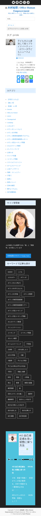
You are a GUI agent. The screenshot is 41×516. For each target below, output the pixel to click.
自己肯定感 (22, 416)
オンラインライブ (13, 149)
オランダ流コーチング (15, 311)
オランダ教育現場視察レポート (17, 139)
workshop (10, 122)
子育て (9, 175)
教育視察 (11, 388)
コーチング (11, 333)
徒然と (9, 179)
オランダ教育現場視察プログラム (18, 136)
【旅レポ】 (11, 103)
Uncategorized (11, 119)
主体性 (10, 349)
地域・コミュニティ (13, 172)
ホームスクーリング (13, 166)
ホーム (11, 25)
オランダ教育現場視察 (15, 300)
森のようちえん (12, 189)
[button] (20, 469)
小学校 (27, 377)
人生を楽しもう (23, 349)
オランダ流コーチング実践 (16, 142)
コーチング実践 (12, 159)
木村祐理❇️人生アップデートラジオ (25, 451)
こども (20, 272)
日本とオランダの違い (15, 394)
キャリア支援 (11, 156)
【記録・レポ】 (12, 106)
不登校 (28, 344)
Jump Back (30, 459)
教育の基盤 (28, 383)
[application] (20, 459)
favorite (9, 109)
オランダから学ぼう (14, 283)
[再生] (9, 459)
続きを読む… (24, 72)
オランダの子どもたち (15, 288)
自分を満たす (26, 410)
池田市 (30, 394)
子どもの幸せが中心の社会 (16, 366)
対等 (9, 377)
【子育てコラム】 (13, 99)
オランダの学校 (12, 132)
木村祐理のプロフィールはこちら (18, 256)
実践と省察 (21, 372)
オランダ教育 (28, 294)
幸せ (9, 383)
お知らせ (10, 152)
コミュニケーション (14, 327)
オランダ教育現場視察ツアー (17, 305)
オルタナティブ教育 (13, 146)
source (9, 116)
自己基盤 (11, 416)
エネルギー (11, 126)
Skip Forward (32, 459)
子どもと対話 (22, 360)
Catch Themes (26, 514)
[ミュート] (23, 459)
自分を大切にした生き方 (16, 405)
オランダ (23, 277)
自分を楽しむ (12, 410)
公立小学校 (11, 355)
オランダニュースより (14, 129)
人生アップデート (13, 169)
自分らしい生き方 (25, 399)
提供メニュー (11, 182)
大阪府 (10, 360)
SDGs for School (12, 113)
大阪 (22, 355)
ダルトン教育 (12, 338)
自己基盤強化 (11, 192)
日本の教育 (11, 185)
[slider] (15, 459)
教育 (17, 383)
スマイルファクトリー (14, 162)
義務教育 (11, 399)
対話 (17, 377)
